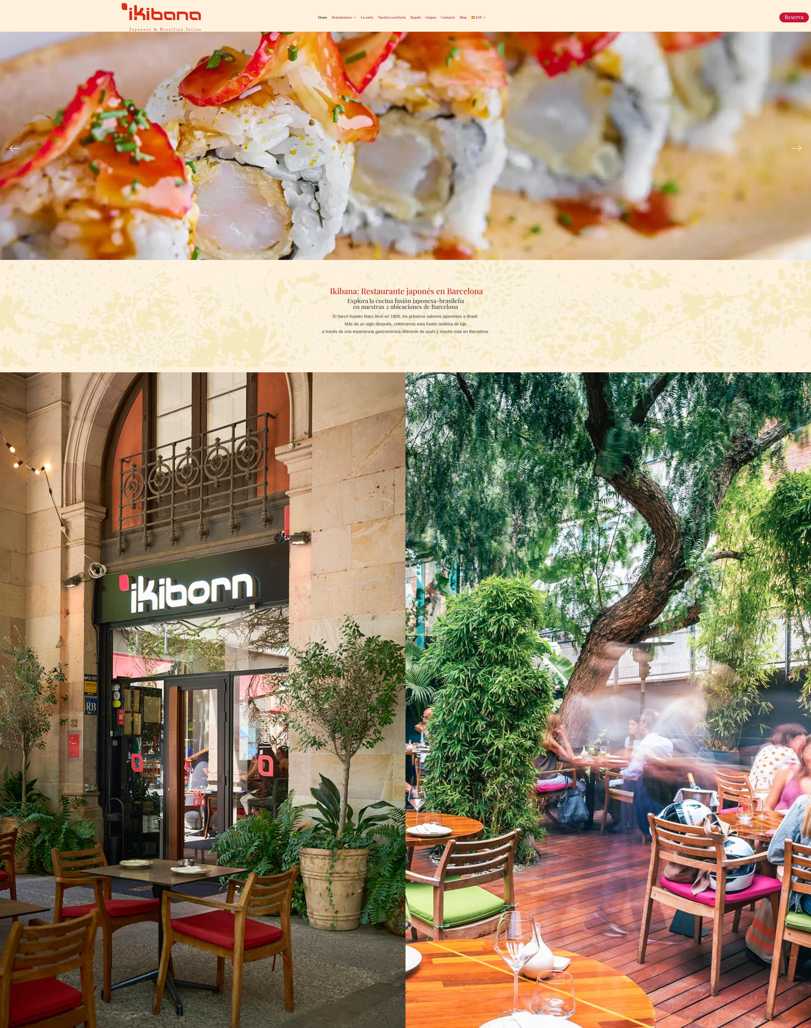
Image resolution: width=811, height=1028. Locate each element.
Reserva (794, 16)
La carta (367, 17)
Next (796, 146)
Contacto (448, 17)
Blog (463, 17)
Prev (14, 146)
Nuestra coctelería (392, 17)
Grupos (430, 17)
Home (322, 17)
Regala (415, 17)
